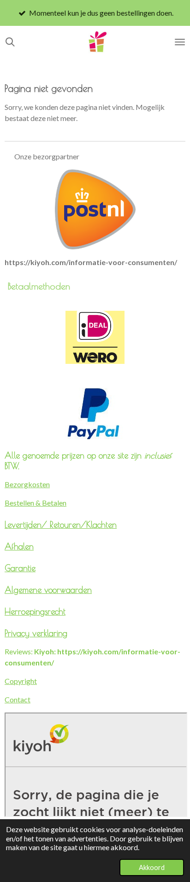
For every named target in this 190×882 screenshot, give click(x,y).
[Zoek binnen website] (10, 42)
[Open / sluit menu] (180, 42)
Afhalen (19, 546)
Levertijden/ (27, 525)
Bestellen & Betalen (35, 502)
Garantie (20, 568)
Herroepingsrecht (35, 611)
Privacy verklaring (36, 633)
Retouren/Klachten (83, 525)
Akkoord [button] (152, 867)
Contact (17, 699)
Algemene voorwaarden (48, 590)
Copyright (21, 681)
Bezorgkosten (27, 484)
